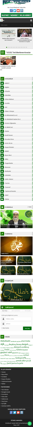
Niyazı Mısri (8, 155)
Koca (7, 355)
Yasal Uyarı (5, 401)
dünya (17, 347)
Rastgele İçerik (6, 392)
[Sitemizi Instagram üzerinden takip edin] (21, 10)
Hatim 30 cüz (8, 143)
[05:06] (8, 60)
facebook (2, 350)
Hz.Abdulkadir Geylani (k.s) (12, 119)
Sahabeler (8, 175)
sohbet (26, 355)
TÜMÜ (29, 207)
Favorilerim (5, 394)
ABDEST (7, 83)
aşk (2, 344)
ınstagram (4, 363)
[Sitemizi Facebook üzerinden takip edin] (11, 10)
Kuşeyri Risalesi (9, 147)
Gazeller (7, 103)
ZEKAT (7, 195)
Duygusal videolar (10, 347)
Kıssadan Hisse (9, 139)
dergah (25, 344)
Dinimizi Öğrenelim (10, 123)
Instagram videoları (25, 353)
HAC (6, 107)
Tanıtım (7, 183)
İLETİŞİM (4, 403)
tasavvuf (2, 358)
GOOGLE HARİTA (6, 406)
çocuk (28, 360)
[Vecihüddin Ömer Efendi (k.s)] (25, 260)
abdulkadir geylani (16, 341)
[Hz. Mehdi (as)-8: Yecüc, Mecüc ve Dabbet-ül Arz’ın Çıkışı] (16, 219)
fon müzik (13, 350)
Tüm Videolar (5, 389)
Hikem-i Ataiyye (9, 111)
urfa (24, 357)
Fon (10, 350)
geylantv (15, 353)
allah (23, 341)
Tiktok (7, 358)
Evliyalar (7, 91)
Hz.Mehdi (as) (9, 127)
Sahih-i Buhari (9, 179)
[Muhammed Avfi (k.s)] (25, 270)
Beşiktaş (12, 344)
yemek (18, 360)
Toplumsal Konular (10, 191)
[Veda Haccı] (16, 246)
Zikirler (7, 199)
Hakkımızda (5, 399)
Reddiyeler (8, 171)
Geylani (25, 350)
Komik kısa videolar (13, 355)
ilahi (20, 353)
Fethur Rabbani (9, 99)
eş (28, 347)
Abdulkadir (5, 341)
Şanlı (9, 363)
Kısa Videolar (20, 355)
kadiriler (2, 355)
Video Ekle (4, 396)
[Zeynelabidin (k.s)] (8, 270)
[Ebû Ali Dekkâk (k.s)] (16, 292)
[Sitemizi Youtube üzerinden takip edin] (18, 10)
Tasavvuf (7, 187)
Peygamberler (9, 163)
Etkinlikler (8, 95)
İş (1, 363)
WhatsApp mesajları (11, 361)
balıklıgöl (6, 345)
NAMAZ (7, 151)
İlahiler (7, 131)
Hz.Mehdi (4, 377)
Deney (18, 344)
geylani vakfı (6, 352)
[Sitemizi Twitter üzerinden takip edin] (14, 10)
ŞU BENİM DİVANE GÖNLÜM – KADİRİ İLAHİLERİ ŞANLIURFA (7, 67)
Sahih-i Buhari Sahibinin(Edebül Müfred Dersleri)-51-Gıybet (25, 40)
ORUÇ (6, 159)
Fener (6, 349)
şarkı (21, 363)
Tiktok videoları (12, 358)
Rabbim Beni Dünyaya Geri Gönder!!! (8, 39)
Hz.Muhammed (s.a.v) (11, 115)
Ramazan (7, 167)
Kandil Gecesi (9, 135)
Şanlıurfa (15, 363)
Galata (19, 349)
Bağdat (7, 87)
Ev (21, 347)
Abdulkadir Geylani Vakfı (11, 423)
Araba (27, 341)
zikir (24, 360)
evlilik (24, 347)
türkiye (18, 358)
